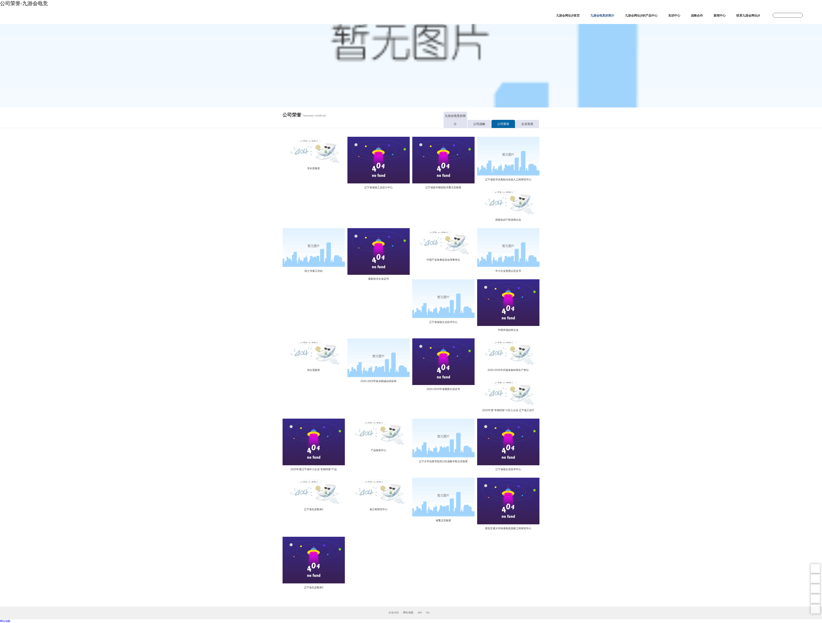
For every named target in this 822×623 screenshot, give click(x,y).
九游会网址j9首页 (568, 15)
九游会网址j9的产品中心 (641, 15)
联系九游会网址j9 (748, 15)
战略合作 (697, 15)
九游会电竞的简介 (602, 15)
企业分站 (394, 612)
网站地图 (408, 612)
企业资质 (527, 124)
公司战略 (479, 124)
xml (420, 612)
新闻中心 (720, 15)
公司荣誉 (503, 124)
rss (427, 612)
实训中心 (674, 15)
